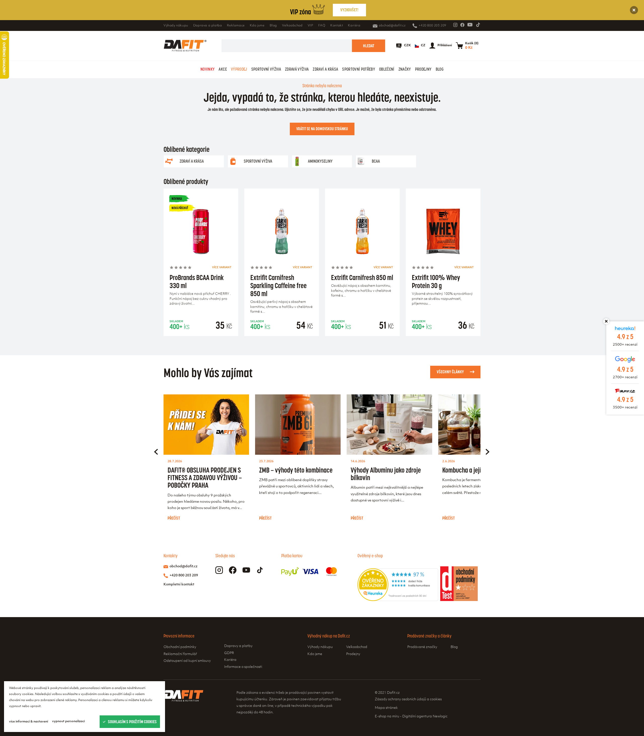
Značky (404, 69)
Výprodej (239, 69)
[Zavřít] (634, 10)
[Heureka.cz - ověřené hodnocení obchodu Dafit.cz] (397, 600)
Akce (223, 69)
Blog (273, 25)
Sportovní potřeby (358, 69)
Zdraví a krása (325, 69)
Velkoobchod (292, 25)
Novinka (177, 199)
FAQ (321, 25)
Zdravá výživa (297, 69)
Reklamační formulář (180, 654)
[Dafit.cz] (185, 46)
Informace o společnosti (243, 667)
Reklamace (236, 25)
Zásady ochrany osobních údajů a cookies (408, 699)
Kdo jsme (257, 25)
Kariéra (354, 25)
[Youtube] (469, 24)
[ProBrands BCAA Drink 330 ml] (201, 233)
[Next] (487, 451)
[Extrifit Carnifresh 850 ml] (362, 233)
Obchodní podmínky (180, 647)
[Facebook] (462, 25)
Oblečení (386, 69)
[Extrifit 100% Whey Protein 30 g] (443, 233)
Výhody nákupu (176, 25)
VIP (310, 25)
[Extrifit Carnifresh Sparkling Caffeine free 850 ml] (281, 233)
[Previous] (156, 451)
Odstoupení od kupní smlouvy (187, 661)
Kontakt (336, 25)
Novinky (207, 69)
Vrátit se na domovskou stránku (322, 128)
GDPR (229, 653)
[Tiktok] (477, 24)
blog (440, 69)
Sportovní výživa (266, 69)
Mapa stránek (386, 708)
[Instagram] (455, 25)
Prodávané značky (422, 647)
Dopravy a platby (238, 646)
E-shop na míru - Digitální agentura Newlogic (411, 716)
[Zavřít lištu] (606, 321)
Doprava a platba (207, 25)
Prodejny (423, 69)
